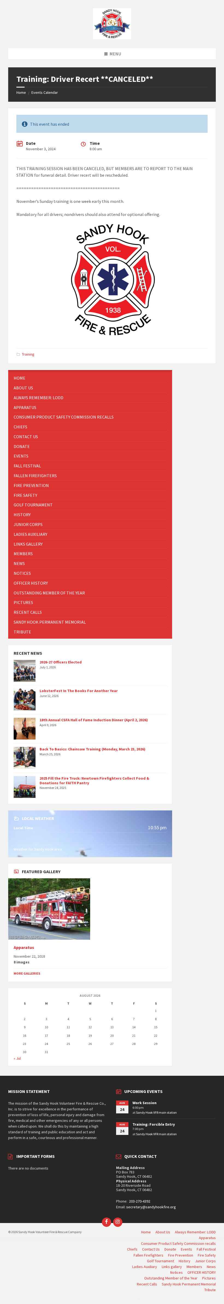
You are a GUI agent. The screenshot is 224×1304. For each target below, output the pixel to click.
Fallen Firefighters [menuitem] (148, 1255)
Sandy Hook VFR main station (156, 1112)
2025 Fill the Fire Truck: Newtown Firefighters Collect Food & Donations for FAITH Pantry (94, 780)
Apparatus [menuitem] (207, 1237)
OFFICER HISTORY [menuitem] (201, 1272)
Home (21, 92)
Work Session (144, 1102)
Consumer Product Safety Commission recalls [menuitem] (178, 1243)
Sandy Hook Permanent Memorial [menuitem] (189, 1284)
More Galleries (27, 973)
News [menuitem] (211, 1266)
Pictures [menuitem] (209, 1278)
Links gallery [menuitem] (172, 1266)
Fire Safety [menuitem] (207, 1255)
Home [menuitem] (146, 1232)
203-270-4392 (139, 1201)
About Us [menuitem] (162, 1232)
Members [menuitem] (194, 1266)
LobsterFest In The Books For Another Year (79, 690)
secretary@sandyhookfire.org (151, 1206)
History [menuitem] (184, 1260)
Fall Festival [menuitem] (206, 1249)
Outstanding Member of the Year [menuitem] (171, 1278)
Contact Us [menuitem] (151, 1249)
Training (28, 354)
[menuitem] (90, 378)
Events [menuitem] (186, 1249)
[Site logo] (112, 37)
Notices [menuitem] (176, 1272)
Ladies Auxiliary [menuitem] (144, 1266)
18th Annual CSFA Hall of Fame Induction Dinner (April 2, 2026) (94, 719)
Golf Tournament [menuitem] (160, 1260)
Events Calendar (44, 92)
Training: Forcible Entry (153, 1124)
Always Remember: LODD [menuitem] (195, 1232)
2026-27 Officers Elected (61, 662)
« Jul (17, 1058)
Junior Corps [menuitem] (205, 1260)
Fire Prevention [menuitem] (180, 1255)
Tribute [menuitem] (210, 1289)
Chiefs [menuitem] (132, 1249)
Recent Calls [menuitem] (147, 1284)
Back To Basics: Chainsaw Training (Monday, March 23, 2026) (92, 749)
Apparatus (24, 947)
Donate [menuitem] (170, 1249)
